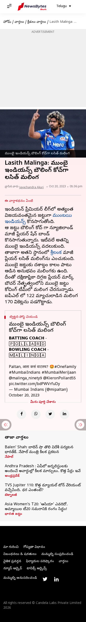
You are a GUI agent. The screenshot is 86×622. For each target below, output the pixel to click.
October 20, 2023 (24, 395)
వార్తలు (19, 22)
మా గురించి (11, 547)
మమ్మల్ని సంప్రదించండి (57, 554)
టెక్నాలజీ (11, 495)
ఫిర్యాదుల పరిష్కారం (40, 561)
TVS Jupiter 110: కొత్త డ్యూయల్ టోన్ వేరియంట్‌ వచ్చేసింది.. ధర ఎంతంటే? (43, 488)
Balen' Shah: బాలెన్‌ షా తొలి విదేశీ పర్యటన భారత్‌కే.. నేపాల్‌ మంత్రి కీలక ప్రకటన (39, 450)
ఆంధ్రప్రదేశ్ (12, 476)
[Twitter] (50, 414)
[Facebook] (21, 414)
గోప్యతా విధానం (34, 547)
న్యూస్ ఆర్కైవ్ (12, 568)
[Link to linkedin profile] (56, 579)
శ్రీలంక (56, 253)
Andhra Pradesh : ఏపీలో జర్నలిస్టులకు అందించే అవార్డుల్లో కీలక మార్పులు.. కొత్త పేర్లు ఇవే (43, 469)
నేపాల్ (9, 457)
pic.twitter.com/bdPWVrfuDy (34, 384)
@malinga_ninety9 (25, 378)
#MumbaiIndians (24, 373)
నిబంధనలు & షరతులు (20, 554)
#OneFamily (65, 367)
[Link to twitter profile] (45, 579)
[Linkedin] (64, 414)
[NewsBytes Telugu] (32, 6)
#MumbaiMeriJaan (59, 373)
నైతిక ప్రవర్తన (12, 561)
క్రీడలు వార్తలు (36, 22)
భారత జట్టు (13, 514)
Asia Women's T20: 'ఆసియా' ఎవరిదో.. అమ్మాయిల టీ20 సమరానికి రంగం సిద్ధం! (36, 507)
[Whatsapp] (36, 414)
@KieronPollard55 (59, 378)
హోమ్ (7, 22)
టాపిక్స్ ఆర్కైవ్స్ (37, 568)
